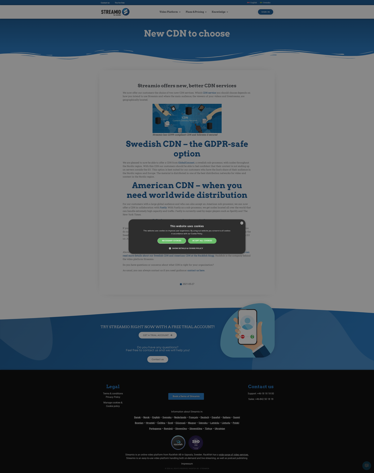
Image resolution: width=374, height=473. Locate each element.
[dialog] (187, 236)
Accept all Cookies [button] (202, 240)
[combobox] (241, 223)
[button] (187, 248)
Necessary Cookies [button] (171, 240)
